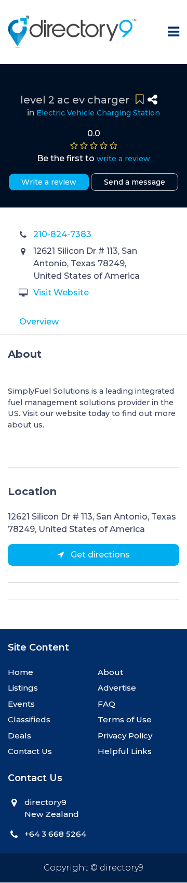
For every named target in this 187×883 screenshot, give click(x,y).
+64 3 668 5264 (55, 834)
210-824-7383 (62, 234)
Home (20, 672)
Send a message (134, 182)
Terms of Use (125, 719)
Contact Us (30, 751)
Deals (19, 736)
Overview (39, 322)
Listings (23, 688)
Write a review (48, 182)
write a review (123, 158)
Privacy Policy (125, 736)
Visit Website (61, 292)
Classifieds (29, 719)
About (110, 672)
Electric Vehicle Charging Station (98, 113)
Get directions (99, 555)
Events (21, 704)
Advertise (117, 688)
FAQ (106, 704)
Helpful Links (125, 751)
